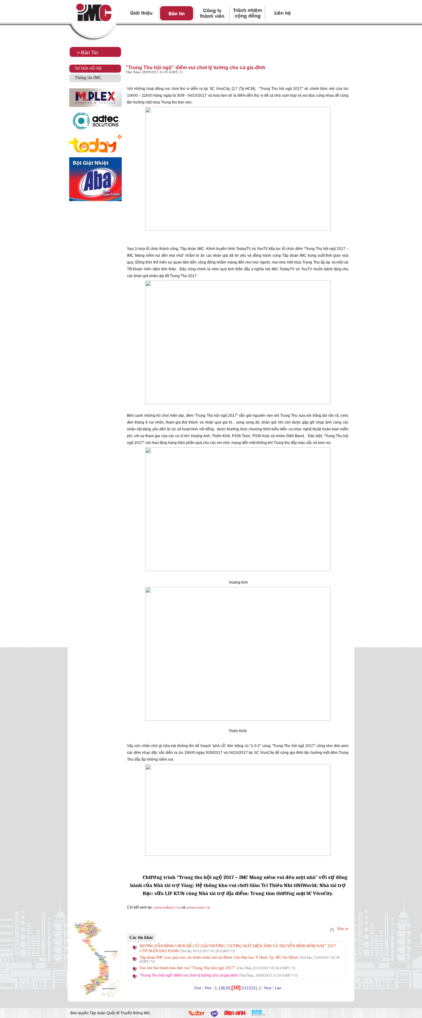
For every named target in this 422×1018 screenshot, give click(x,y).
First (197, 988)
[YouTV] (214, 1015)
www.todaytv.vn (166, 907)
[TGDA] (235, 1014)
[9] (228, 988)
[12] (252, 988)
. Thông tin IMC (86, 77)
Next (267, 988)
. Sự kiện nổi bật (87, 68)
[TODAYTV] (196, 1014)
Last (278, 988)
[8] (223, 988)
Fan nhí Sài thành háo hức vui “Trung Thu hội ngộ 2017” (217, 967)
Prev (208, 988)
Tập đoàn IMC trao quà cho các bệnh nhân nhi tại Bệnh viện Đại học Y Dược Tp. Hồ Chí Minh (240, 959)
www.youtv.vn (198, 907)
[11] (245, 988)
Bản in (342, 928)
